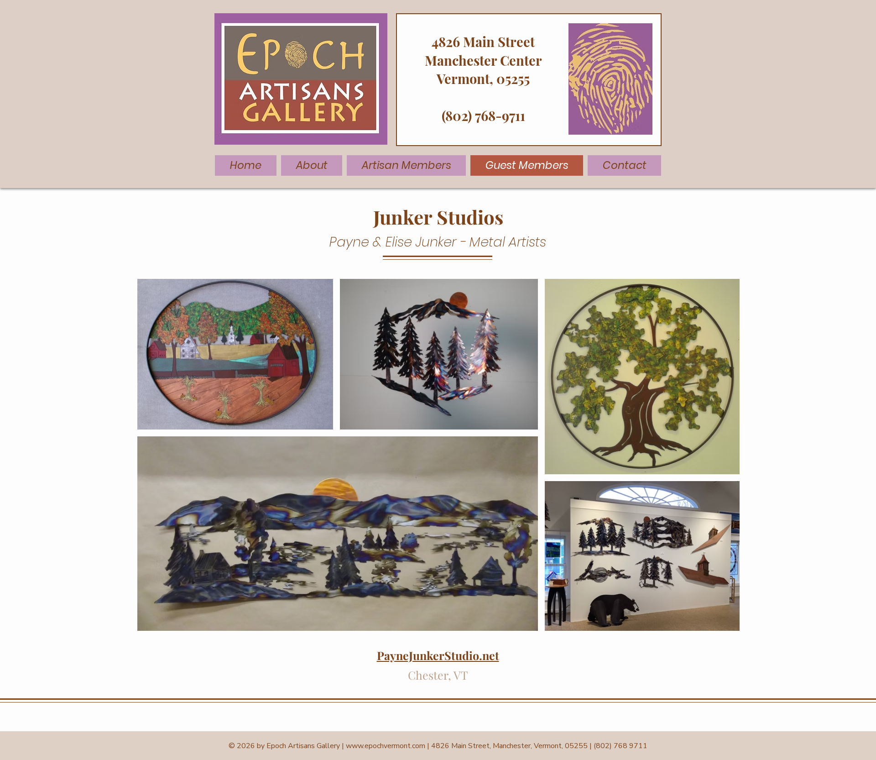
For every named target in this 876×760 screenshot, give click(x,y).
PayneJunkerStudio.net (438, 655)
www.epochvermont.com (385, 746)
